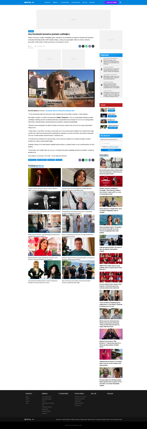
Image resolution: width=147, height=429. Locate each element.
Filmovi (27, 399)
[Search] (120, 2)
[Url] (93, 46)
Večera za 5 (78, 405)
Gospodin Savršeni (47, 407)
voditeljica (32, 160)
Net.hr (41, 166)
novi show (51, 160)
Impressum (58, 419)
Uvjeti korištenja (66, 419)
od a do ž (59, 160)
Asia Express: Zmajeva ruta (48, 404)
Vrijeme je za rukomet (80, 397)
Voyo (27, 403)
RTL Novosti (105, 136)
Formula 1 (44, 413)
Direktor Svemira (46, 411)
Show (103, 105)
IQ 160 (43, 401)
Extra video (76, 2)
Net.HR (84, 2)
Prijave (92, 2)
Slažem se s (110, 146)
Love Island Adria (46, 397)
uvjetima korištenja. (113, 146)
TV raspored (64, 2)
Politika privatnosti (75, 419)
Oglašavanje (83, 419)
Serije (27, 397)
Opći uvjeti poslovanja (116, 419)
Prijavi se (111, 150)
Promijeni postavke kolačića (103, 419)
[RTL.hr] (29, 2)
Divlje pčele (45, 409)
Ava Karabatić (42, 160)
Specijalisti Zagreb (47, 399)
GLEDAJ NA (109, 2)
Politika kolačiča (91, 419)
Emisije (55, 2)
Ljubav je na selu (79, 403)
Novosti (47, 2)
